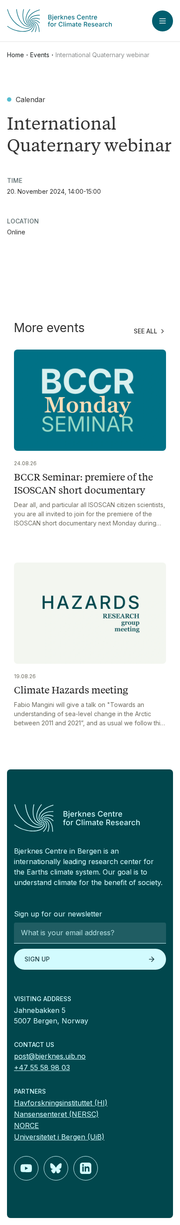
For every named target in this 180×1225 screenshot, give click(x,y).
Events (39, 54)
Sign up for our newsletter (58, 913)
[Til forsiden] (62, 20)
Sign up (37, 959)
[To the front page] (90, 818)
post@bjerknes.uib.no (50, 1056)
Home (15, 54)
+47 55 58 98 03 (42, 1067)
